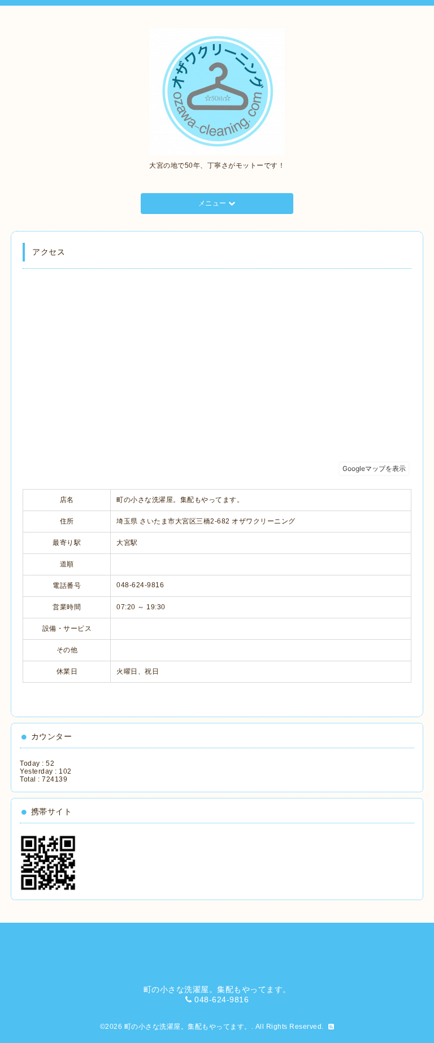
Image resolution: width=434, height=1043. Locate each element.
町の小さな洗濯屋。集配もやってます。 (187, 1027)
